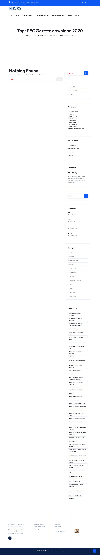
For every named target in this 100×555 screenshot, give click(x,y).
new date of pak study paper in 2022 (77, 471)
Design (70, 356)
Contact (77, 15)
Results (69, 15)
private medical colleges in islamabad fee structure (76, 491)
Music (70, 284)
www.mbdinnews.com (73, 148)
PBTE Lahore (72, 115)
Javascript (71, 374)
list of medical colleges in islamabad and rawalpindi (76, 388)
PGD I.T (70, 481)
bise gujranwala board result (76, 343)
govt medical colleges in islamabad (75, 366)
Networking (72, 441)
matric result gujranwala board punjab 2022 (77, 433)
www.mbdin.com (72, 145)
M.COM (70, 233)
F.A (69, 226)
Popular (77, 481)
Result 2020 (78, 495)
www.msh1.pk (71, 152)
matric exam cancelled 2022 (76, 396)
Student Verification (60, 531)
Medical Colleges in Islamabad (76, 128)
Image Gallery (73, 87)
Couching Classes (38, 529)
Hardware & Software (74, 370)
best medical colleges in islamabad (75, 319)
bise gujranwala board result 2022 (76, 347)
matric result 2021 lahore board (77, 406)
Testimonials (72, 296)
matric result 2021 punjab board (77, 410)
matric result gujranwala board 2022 (77, 423)
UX (77, 498)
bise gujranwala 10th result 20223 (76, 333)
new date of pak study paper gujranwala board (76, 466)
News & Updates (73, 90)
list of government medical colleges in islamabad (76, 378)
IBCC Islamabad (73, 118)
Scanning (71, 498)
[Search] (86, 196)
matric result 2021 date (75, 400)
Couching (71, 264)
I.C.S (69, 213)
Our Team (57, 529)
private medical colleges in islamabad (76, 485)
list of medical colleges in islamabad (76, 383)
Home (10, 15)
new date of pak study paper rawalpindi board (76, 477)
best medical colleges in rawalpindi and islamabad (75, 324)
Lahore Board (72, 122)
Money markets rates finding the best (85, 533)
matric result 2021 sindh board (77, 418)
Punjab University (73, 126)
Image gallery (72, 272)
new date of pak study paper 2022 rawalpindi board (77, 456)
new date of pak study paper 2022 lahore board (77, 450)
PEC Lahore (72, 113)
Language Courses (57, 15)
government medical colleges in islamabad (77, 361)
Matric (70, 393)
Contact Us (58, 526)
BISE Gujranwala (73, 329)
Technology (72, 292)
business (71, 256)
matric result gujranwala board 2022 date (77, 428)
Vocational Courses (80, 526)
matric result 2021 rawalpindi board (76, 414)
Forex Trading (72, 268)
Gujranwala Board (73, 111)
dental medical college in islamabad (75, 352)
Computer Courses (27, 15)
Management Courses (42, 15)
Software (71, 94)
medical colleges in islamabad (77, 437)
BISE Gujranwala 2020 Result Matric (76, 338)
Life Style (71, 276)
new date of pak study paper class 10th (76, 461)
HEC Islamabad (73, 117)
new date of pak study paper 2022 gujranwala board (77, 445)
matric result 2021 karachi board (77, 403)
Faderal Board (72, 120)
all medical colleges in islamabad (75, 314)
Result (70, 495)
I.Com (69, 220)
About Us (57, 524)
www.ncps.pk (71, 155)
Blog (70, 252)
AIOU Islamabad (73, 124)
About (17, 15)
